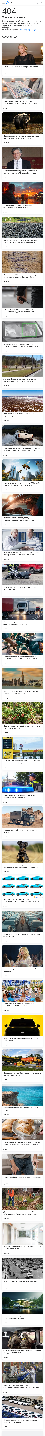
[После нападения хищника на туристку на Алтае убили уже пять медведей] (22, 128)
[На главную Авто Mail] (12, 2)
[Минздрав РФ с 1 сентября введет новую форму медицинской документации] (22, 545)
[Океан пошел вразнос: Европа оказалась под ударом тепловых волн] (22, 1100)
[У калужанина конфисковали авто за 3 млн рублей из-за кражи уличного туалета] (22, 441)
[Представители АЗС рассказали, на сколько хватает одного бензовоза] (22, 1065)
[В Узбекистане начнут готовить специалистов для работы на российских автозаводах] (22, 1378)
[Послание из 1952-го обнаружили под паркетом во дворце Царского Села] (22, 267)
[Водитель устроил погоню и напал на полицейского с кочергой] (22, 788)
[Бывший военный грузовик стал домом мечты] (22, 822)
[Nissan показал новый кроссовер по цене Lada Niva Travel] (22, 1031)
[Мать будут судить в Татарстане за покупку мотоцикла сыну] (22, 580)
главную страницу (27, 30)
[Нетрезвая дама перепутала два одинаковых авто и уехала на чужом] (22, 510)
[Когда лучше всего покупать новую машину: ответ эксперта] (22, 927)
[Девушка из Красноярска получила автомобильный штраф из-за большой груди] (22, 337)
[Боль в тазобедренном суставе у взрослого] (22, 1170)
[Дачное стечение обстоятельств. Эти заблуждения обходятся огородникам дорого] (22, 1204)
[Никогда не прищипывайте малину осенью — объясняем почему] (22, 718)
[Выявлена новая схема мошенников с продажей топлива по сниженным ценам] (22, 649)
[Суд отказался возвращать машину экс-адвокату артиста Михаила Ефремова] (22, 163)
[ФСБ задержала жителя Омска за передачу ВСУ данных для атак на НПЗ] (22, 1343)
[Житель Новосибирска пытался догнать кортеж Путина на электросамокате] (22, 371)
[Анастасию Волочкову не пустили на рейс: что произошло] (22, 59)
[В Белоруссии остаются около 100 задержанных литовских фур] (22, 198)
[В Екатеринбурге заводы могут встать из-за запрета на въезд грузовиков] (22, 614)
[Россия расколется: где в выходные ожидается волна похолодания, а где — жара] (22, 857)
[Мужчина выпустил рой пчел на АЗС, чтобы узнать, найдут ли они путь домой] (22, 475)
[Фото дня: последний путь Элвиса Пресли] (22, 1274)
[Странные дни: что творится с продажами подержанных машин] (22, 1412)
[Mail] (7, 2)
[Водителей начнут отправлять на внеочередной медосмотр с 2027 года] (22, 94)
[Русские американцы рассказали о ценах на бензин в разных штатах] (22, 1308)
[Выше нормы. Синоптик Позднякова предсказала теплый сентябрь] (22, 996)
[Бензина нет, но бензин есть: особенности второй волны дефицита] (22, 753)
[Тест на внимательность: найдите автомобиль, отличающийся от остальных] (22, 892)
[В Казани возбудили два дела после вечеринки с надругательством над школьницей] (22, 302)
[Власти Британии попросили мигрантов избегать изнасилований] (22, 684)
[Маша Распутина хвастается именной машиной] (22, 961)
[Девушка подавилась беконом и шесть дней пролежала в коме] (22, 1239)
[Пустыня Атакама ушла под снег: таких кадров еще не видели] (22, 406)
